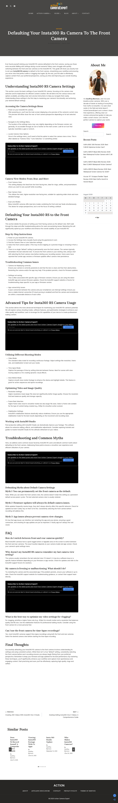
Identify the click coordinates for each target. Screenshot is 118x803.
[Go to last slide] (10, 749)
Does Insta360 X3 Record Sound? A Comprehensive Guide (14, 744)
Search (85, 131)
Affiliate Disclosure (40, 791)
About (25, 791)
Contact (86, 13)
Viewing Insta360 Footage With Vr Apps (32, 741)
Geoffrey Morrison (55, 43)
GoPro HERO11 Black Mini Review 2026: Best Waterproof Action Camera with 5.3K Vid (97, 154)
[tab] (38, 766)
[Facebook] (6, 6)
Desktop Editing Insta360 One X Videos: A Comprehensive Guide (63, 714)
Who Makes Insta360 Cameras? (68, 740)
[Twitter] (10, 6)
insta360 (59, 28)
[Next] (73, 749)
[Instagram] (14, 6)
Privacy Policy (70, 791)
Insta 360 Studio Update (50, 739)
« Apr (97, 217)
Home (31, 13)
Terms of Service (88, 791)
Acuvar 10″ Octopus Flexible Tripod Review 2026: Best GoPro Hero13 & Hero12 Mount (95, 179)
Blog (66, 13)
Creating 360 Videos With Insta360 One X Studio (22, 713)
